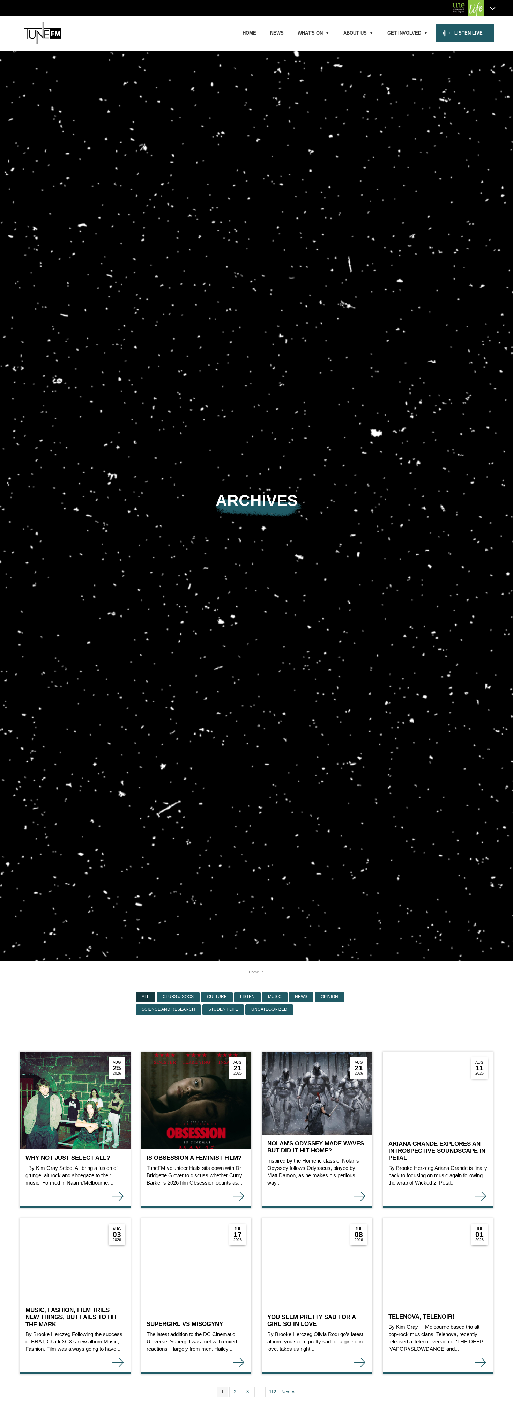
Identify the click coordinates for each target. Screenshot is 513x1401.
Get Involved (404, 33)
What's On (310, 33)
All (145, 996)
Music (275, 996)
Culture (217, 996)
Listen (247, 996)
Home (249, 33)
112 (272, 1391)
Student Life (223, 1009)
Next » (288, 1391)
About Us (355, 33)
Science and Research (168, 1009)
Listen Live (468, 33)
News (277, 33)
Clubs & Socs (178, 996)
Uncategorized (269, 1009)
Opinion (329, 996)
